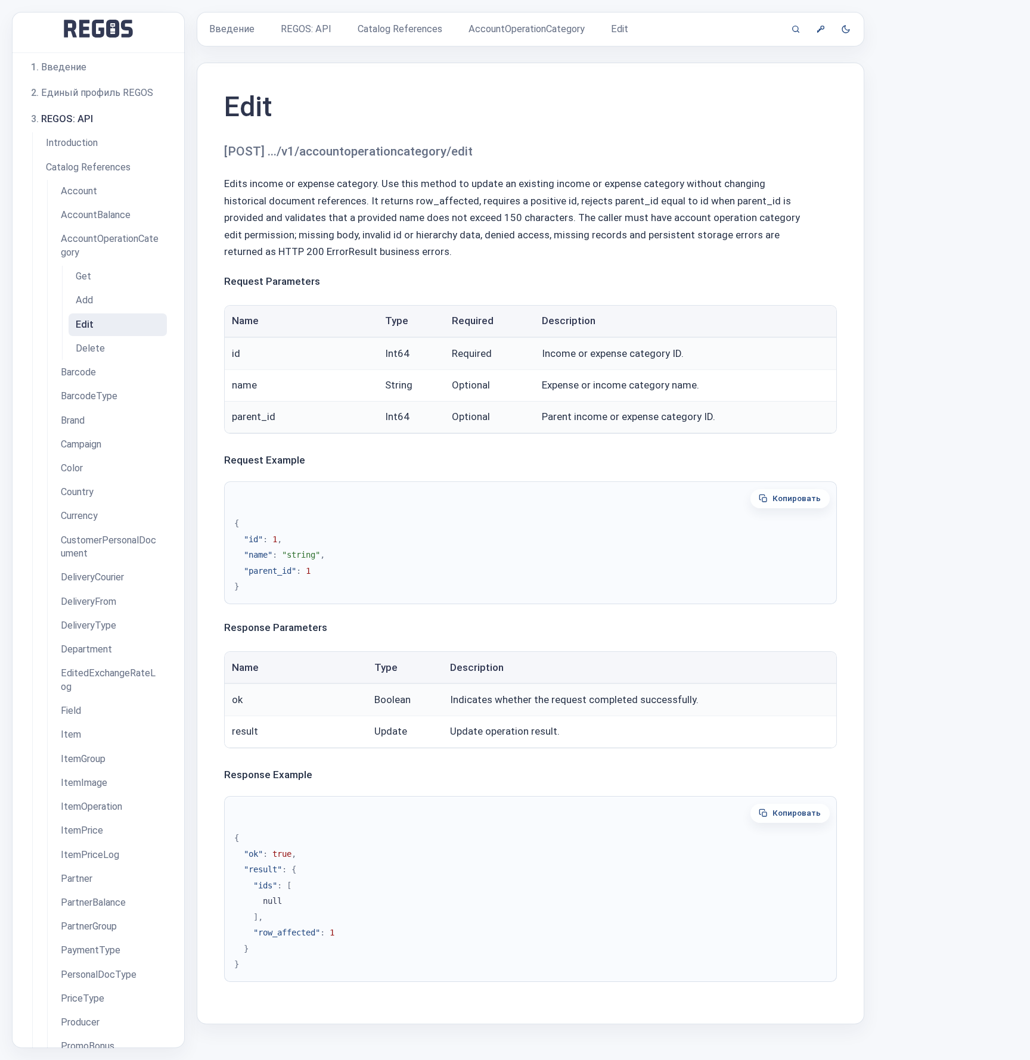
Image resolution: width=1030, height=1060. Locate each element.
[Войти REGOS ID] (820, 29)
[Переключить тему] (845, 29)
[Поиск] (795, 29)
